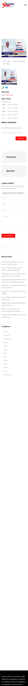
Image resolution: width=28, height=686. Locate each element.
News (4, 357)
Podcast (5, 360)
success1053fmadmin (19, 61)
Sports (5, 371)
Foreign (5, 346)
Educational (6, 335)
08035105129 (10, 95)
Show (11, 23)
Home (6, 23)
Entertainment (7, 339)
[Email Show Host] (6, 87)
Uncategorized (7, 374)
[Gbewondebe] (10, 147)
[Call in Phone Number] (2, 87)
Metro (5, 353)
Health (5, 349)
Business (5, 332)
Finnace (5, 342)
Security (5, 367)
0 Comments (6, 64)
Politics (5, 364)
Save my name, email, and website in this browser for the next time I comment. (14, 193)
